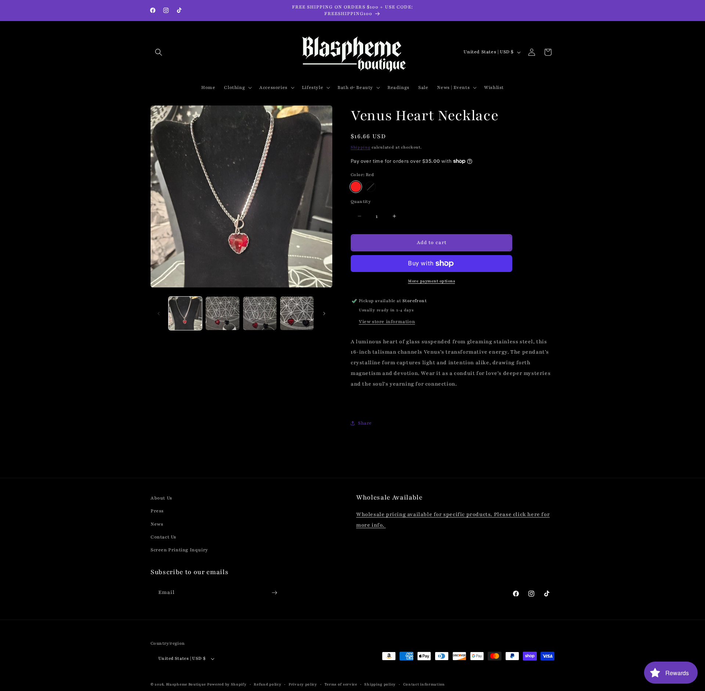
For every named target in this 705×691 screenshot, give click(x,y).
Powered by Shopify (227, 684)
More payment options (431, 281)
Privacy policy (303, 684)
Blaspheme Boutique (186, 684)
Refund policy (267, 684)
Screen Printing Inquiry (179, 550)
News (157, 524)
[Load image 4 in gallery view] (297, 313)
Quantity (360, 201)
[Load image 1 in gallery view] (185, 313)
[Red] (356, 187)
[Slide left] (159, 313)
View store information (387, 322)
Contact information (424, 684)
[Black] (370, 187)
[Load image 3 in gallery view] (259, 313)
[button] (159, 52)
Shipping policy (380, 684)
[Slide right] (324, 313)
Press (157, 511)
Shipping (360, 147)
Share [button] (365, 423)
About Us (161, 498)
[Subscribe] (274, 592)
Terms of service (341, 684)
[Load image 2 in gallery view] (222, 313)
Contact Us (163, 537)
